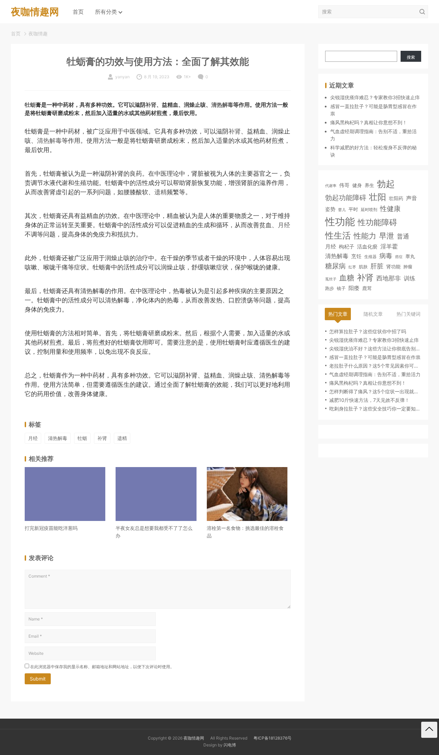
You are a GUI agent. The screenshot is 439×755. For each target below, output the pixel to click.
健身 (357, 185)
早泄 (386, 235)
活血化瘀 (367, 247)
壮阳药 (396, 198)
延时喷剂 (369, 209)
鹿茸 (367, 288)
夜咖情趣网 (193, 738)
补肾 (150, 105)
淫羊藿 (389, 246)
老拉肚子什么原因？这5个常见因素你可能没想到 (375, 366)
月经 (284, 225)
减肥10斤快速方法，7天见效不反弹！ (369, 400)
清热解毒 (222, 105)
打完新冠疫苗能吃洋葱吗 (51, 528)
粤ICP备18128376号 (272, 738)
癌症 (399, 256)
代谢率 (330, 185)
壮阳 (377, 197)
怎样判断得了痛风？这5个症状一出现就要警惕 (375, 391)
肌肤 (363, 266)
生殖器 (370, 256)
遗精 (160, 192)
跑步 (329, 288)
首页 (78, 11)
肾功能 (393, 266)
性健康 (390, 208)
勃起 (386, 183)
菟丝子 (330, 279)
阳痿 (353, 287)
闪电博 (230, 744)
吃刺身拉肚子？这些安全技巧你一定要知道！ (375, 408)
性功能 (340, 222)
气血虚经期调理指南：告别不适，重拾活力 (374, 374)
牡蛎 (30, 105)
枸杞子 (346, 247)
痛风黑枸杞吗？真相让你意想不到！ (368, 122)
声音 (411, 198)
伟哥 (344, 185)
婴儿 (342, 209)
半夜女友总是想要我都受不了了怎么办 (154, 531)
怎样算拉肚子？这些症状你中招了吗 (367, 331)
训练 (409, 278)
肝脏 (376, 266)
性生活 (338, 235)
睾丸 (410, 256)
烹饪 (356, 256)
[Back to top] (429, 730)
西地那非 (388, 278)
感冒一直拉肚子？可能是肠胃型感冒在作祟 (374, 357)
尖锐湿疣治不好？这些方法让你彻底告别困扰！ (375, 348)
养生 (369, 185)
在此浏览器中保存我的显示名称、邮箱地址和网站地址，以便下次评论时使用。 (102, 666)
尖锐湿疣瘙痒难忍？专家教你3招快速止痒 (375, 97)
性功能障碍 (377, 222)
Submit (38, 679)
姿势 (330, 209)
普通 (403, 236)
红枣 (352, 267)
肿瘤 (407, 266)
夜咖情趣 (38, 33)
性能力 (365, 235)
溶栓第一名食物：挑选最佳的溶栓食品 (245, 531)
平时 (353, 209)
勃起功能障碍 (345, 198)
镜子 (341, 288)
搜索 (411, 57)
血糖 (346, 277)
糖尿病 (335, 266)
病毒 (385, 256)
